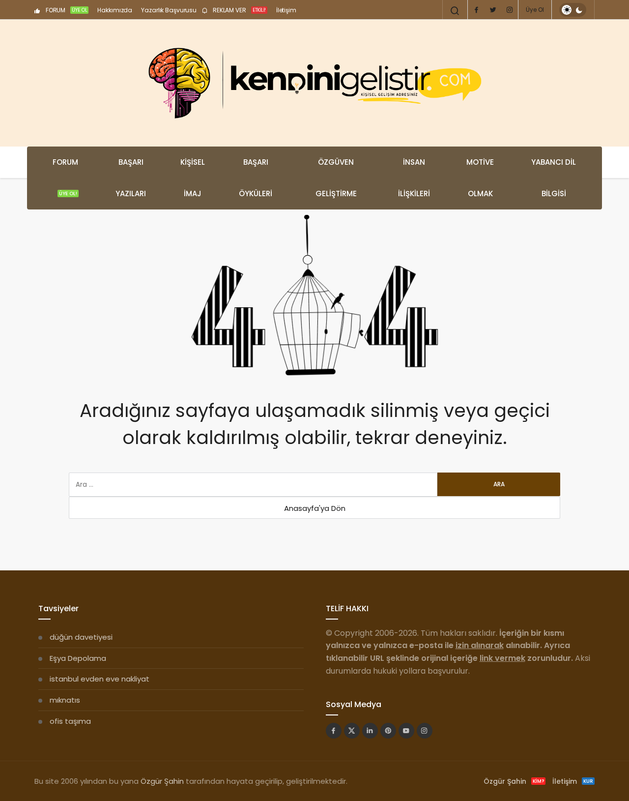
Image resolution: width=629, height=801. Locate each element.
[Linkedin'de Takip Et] (370, 731)
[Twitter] (493, 10)
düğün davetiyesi (81, 637)
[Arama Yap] (455, 11)
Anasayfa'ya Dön (314, 508)
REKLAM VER (238, 10)
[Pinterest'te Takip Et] (388, 731)
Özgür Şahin (162, 781)
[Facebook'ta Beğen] (334, 731)
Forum (65, 177)
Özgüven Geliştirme (336, 178)
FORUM (65, 10)
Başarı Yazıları (130, 178)
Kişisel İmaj (192, 178)
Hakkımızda (114, 10)
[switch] (572, 10)
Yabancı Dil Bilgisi (553, 178)
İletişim (286, 10)
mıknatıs (65, 700)
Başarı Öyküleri (255, 178)
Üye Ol (535, 9)
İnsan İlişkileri (414, 178)
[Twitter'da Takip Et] (352, 731)
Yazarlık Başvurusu (169, 10)
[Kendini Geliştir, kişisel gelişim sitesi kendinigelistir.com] (314, 83)
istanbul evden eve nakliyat (99, 679)
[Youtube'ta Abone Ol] (406, 731)
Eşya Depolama (78, 658)
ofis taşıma (70, 721)
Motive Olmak (480, 178)
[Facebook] (476, 10)
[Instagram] (509, 10)
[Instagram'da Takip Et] (424, 731)
